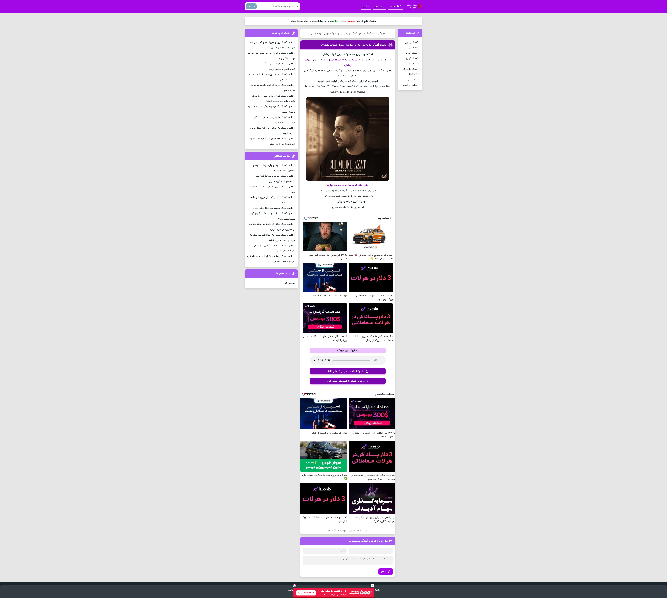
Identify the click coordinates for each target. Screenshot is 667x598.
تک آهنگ (370, 33)
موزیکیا (381, 33)
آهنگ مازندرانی (410, 69)
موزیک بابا (290, 283)
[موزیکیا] (413, 6)
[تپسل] (294, 585)
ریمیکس (379, 6)
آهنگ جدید (395, 6)
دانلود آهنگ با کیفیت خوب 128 (346, 381)
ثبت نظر (385, 571)
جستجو (251, 6)
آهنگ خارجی (411, 53)
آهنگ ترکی (412, 47)
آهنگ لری (413, 63)
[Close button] (372, 585)
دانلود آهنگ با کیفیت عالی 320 (345, 371)
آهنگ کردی (412, 58)
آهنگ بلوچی (411, 42)
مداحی (366, 6)
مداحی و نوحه (410, 85)
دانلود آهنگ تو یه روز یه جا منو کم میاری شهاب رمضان (353, 45)
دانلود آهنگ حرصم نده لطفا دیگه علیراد (273, 208)
